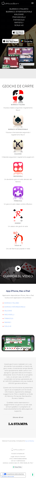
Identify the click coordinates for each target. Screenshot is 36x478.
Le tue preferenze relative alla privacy (15, 474)
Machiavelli (19, 17)
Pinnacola (18, 20)
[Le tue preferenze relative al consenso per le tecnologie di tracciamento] (32, 474)
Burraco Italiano (19, 9)
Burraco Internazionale (19, 12)
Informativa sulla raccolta (8, 476)
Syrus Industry (29, 441)
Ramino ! (19, 23)
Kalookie (19, 14)
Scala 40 (18, 25)
